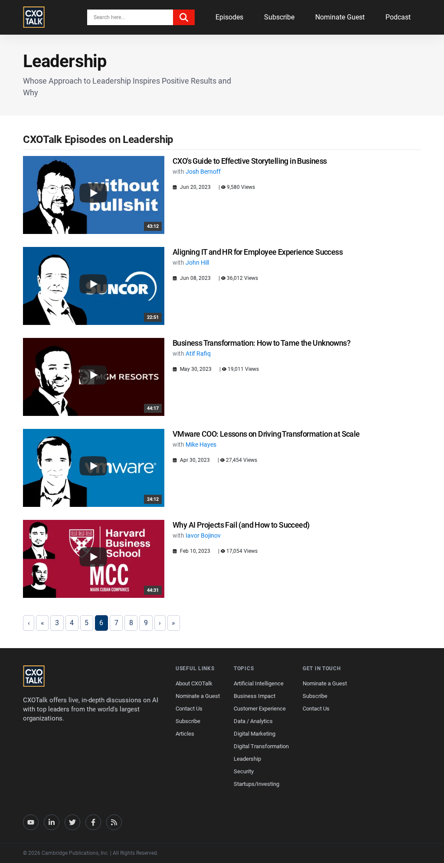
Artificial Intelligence (259, 683)
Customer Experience (260, 708)
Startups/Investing (256, 784)
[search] (184, 17)
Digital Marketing (254, 733)
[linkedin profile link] (51, 822)
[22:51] (93, 285)
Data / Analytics (253, 721)
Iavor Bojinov (203, 535)
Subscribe (279, 17)
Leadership (247, 759)
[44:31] (93, 558)
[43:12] (93, 194)
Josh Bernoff (203, 171)
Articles (185, 733)
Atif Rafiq (198, 353)
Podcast (398, 17)
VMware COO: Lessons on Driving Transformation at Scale (266, 433)
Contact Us (189, 708)
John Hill (197, 262)
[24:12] (93, 467)
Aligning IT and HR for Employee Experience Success (258, 251)
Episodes (229, 17)
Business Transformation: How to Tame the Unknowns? (261, 342)
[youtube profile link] (31, 822)
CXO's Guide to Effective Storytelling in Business (250, 160)
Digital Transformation (261, 746)
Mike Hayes (201, 444)
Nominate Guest (340, 17)
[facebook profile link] (93, 822)
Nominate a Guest (198, 696)
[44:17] (93, 376)
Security (244, 771)
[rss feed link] (114, 822)
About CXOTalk (194, 683)
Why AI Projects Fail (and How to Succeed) (241, 524)
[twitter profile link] (72, 822)
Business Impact (254, 696)
